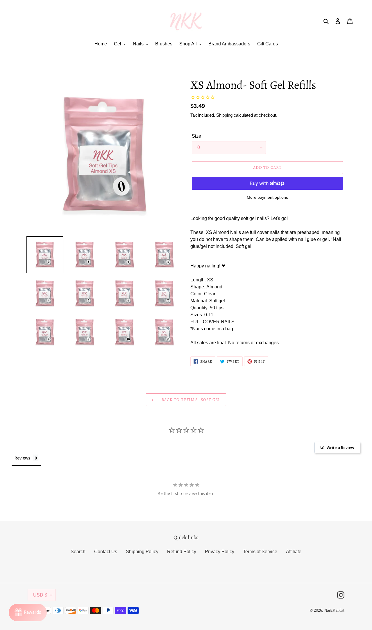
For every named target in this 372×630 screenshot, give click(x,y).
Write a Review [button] (340, 447)
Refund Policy (181, 551)
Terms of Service (260, 551)
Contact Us (105, 551)
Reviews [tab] (22, 458)
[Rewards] (28, 612)
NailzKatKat (334, 610)
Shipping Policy (142, 551)
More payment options (267, 197)
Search (78, 551)
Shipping (224, 115)
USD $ (40, 594)
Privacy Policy (219, 551)
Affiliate (293, 551)
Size (196, 136)
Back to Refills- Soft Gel (190, 399)
